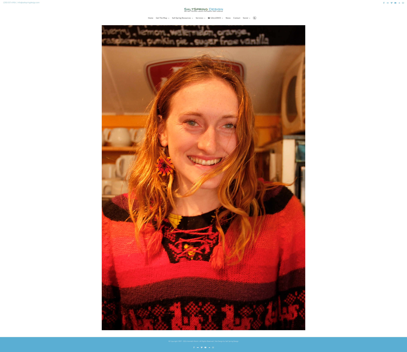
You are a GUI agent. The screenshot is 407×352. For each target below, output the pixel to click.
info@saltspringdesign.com (28, 2)
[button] (254, 17)
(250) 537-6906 (9, 2)
